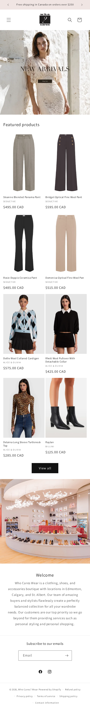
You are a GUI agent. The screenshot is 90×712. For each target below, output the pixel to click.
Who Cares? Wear (28, 689)
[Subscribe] (67, 655)
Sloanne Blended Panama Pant (21, 197)
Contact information (47, 702)
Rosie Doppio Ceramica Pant (20, 277)
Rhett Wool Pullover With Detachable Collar (60, 360)
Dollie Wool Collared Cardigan (21, 358)
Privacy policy (25, 696)
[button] (9, 20)
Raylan (49, 442)
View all (45, 468)
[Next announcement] (82, 5)
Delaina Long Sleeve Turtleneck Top (22, 444)
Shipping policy (68, 696)
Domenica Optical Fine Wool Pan (64, 277)
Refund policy (73, 689)
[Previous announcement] (8, 5)
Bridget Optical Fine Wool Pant (63, 197)
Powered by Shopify (50, 689)
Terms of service (46, 696)
